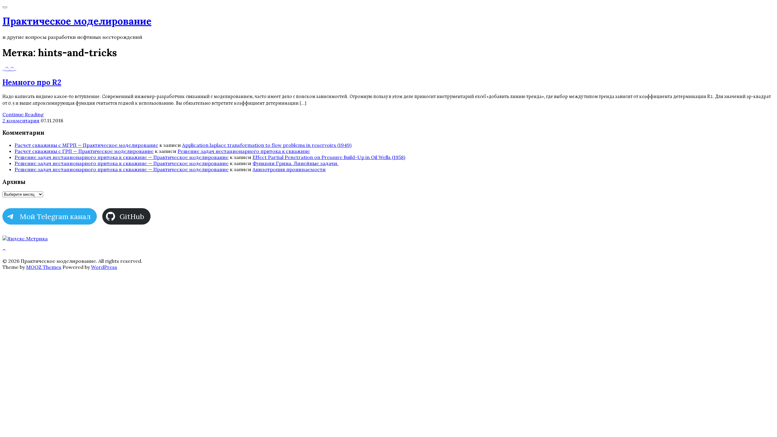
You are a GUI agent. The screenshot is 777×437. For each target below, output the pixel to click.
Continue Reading (23, 114)
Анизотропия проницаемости (289, 169)
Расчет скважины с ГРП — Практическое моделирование (84, 151)
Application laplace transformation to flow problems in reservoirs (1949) (266, 145)
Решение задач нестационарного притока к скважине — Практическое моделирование (122, 157)
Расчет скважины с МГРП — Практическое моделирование (86, 145)
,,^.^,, (9, 69)
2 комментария (20, 120)
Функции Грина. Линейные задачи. (295, 163)
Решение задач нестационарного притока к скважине (244, 151)
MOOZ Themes (43, 267)
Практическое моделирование (76, 21)
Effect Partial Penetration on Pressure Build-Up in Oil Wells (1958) (329, 157)
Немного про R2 (31, 82)
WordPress (104, 267)
